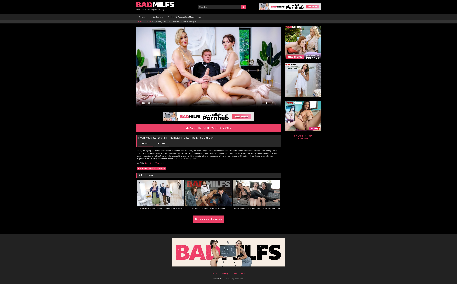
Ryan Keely (149, 163)
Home (143, 17)
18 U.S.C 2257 (239, 273)
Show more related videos (208, 219)
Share (162, 144)
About (146, 144)
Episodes (148, 22)
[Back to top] (449, 277)
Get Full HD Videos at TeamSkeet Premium (184, 17)
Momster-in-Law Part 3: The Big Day (152, 168)
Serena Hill (160, 163)
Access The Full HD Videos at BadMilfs (210, 128)
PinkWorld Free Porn (303, 136)
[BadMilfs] (155, 5)
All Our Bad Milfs (157, 17)
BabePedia (303, 139)
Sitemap (224, 273)
